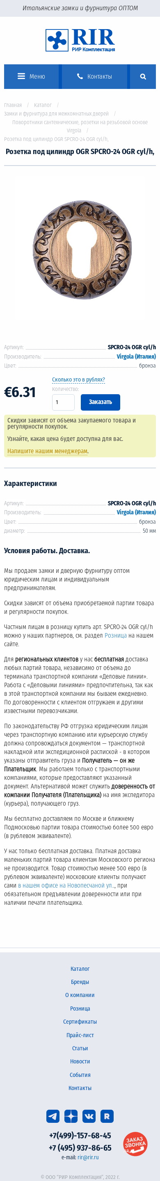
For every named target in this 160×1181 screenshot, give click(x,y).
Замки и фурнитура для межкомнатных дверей (56, 114)
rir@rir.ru (88, 1157)
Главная (13, 105)
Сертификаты (80, 1021)
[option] (80, 249)
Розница (116, 635)
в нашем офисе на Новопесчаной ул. (65, 885)
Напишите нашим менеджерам (47, 451)
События (80, 1075)
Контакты (80, 1088)
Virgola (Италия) (136, 356)
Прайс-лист (80, 1035)
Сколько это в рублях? (78, 379)
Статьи (80, 1048)
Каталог (43, 105)
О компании (80, 995)
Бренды (80, 982)
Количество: (65, 389)
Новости (80, 1061)
